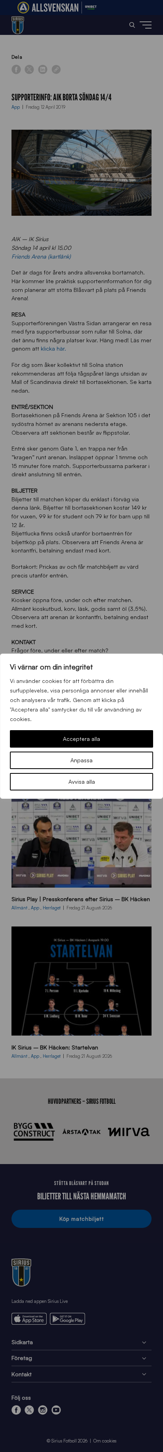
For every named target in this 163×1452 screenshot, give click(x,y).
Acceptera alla (81, 738)
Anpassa (81, 760)
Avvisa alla (81, 781)
